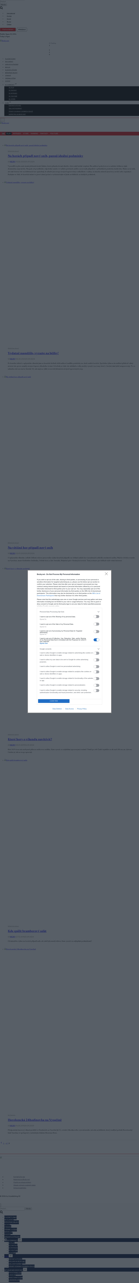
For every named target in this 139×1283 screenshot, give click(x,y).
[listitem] (69, 612)
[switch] (96, 616)
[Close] (107, 574)
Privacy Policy (82, 709)
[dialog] (69, 641)
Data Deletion (57, 709)
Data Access (69, 709)
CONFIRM (54, 701)
